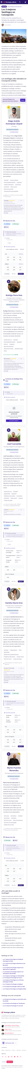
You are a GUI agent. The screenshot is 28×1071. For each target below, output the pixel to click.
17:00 (20, 257)
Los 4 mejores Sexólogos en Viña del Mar (13, 976)
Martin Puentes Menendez (14, 769)
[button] (9, 243)
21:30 (14, 732)
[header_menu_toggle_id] (1, 2)
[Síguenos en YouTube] (14, 1056)
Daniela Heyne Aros (14, 602)
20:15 (8, 732)
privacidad (19, 1067)
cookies (3, 1068)
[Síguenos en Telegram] (17, 1056)
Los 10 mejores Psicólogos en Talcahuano (14, 1003)
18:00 (8, 259)
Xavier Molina (7, 25)
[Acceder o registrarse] (25, 2)
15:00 (8, 257)
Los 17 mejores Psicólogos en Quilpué (13, 984)
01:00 (14, 267)
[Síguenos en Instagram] (11, 1056)
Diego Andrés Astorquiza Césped (14, 122)
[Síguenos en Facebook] (2, 1056)
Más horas (21, 254)
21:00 (14, 871)
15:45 (8, 729)
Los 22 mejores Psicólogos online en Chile (14, 986)
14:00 (20, 267)
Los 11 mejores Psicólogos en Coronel (13, 1006)
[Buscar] (19, 2)
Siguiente (20, 273)
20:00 (20, 259)
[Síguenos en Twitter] (5, 1056)
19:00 (14, 259)
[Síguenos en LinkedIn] (8, 1056)
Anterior (7, 273)
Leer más (6, 213)
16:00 (14, 257)
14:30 (8, 739)
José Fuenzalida (14, 443)
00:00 (8, 267)
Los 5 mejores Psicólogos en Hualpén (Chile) (14, 989)
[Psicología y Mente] (10, 2)
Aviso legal (14, 1067)
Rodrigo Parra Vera (14, 295)
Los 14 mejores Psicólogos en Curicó (12, 977)
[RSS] (20, 1056)
